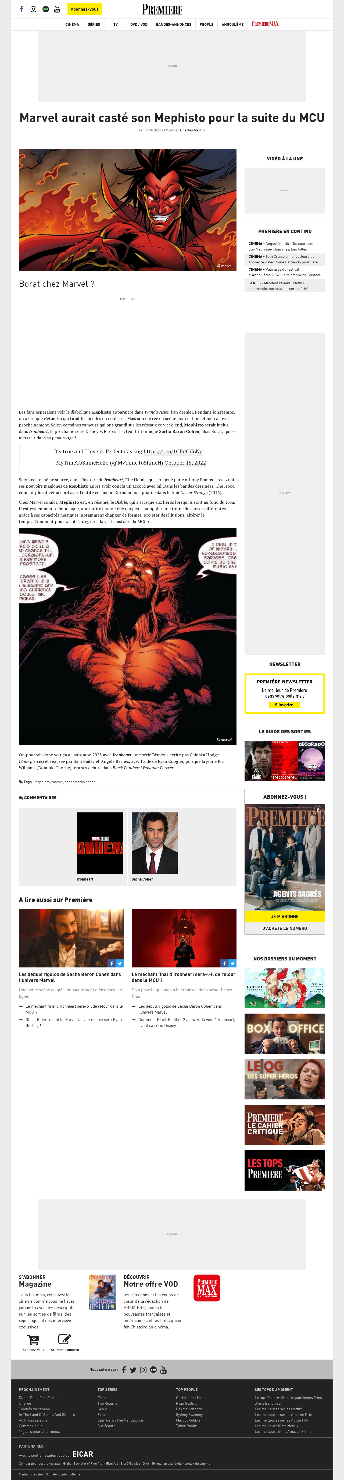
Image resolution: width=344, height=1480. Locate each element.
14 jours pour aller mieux (39, 1431)
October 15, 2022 (185, 462)
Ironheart (85, 879)
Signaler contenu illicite (63, 1474)
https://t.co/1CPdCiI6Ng (173, 451)
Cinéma (72, 24)
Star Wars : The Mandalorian (121, 1420)
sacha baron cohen (80, 781)
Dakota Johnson (189, 1409)
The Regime (107, 1403)
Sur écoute (106, 1425)
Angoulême (232, 24)
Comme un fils (30, 1425)
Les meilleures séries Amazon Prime (285, 1414)
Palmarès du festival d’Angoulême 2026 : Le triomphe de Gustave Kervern (285, 273)
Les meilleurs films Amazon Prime (283, 1431)
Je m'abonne (285, 916)
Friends (104, 1397)
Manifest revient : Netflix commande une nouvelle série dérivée (279, 286)
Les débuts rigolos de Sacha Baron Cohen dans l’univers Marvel (70, 977)
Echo (102, 1414)
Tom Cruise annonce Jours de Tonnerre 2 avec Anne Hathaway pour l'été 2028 (283, 260)
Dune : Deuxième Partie (38, 1397)
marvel (57, 781)
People (206, 24)
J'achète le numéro (285, 928)
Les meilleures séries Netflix (278, 1409)
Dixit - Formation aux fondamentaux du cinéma (176, 1463)
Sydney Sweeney (189, 1414)
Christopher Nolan (191, 1397)
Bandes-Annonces (173, 24)
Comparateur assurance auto (39, 1463)
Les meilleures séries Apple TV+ (281, 1420)
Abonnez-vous (85, 9)
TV (115, 24)
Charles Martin (192, 130)
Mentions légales (31, 1474)
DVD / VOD (139, 24)
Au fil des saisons (33, 1420)
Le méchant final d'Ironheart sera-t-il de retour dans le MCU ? (183, 977)
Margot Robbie (188, 1420)
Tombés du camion (34, 1409)
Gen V (102, 1409)
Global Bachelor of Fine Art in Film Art (90, 1463)
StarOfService (130, 1463)
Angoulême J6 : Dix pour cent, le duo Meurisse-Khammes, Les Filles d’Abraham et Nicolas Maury (283, 247)
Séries (94, 24)
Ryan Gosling (187, 1403)
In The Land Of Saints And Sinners (47, 1414)
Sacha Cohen (142, 879)
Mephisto (42, 781)
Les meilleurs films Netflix (276, 1425)
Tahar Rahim (186, 1425)
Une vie (25, 1403)
